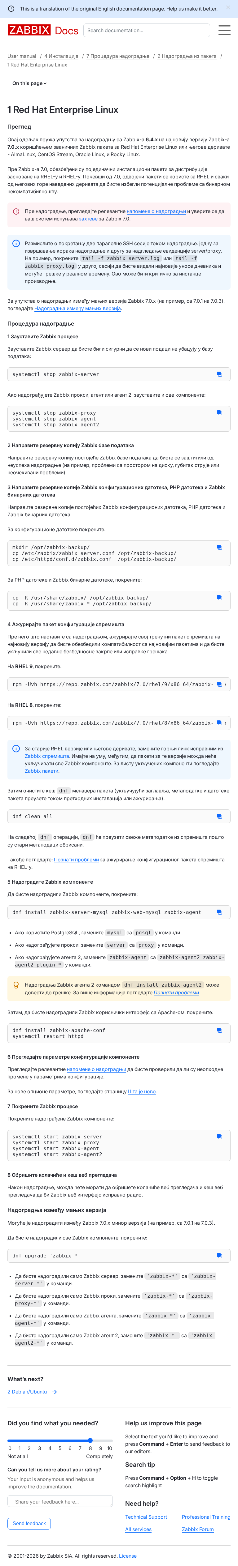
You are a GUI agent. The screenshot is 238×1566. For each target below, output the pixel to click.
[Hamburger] (224, 30)
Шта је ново (142, 1091)
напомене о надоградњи (156, 211)
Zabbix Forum (198, 1529)
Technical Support (146, 1517)
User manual (21, 56)
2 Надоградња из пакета (187, 56)
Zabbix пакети (41, 771)
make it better (200, 9)
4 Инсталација (61, 56)
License (128, 1556)
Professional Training (206, 1517)
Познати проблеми (76, 859)
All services (138, 1529)
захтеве (88, 218)
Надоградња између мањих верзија (77, 308)
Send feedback (29, 1523)
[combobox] (148, 30)
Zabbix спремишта (47, 756)
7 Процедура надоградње (117, 56)
